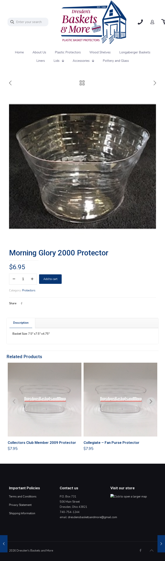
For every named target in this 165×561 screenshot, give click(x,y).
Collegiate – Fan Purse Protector (111, 442)
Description (21, 323)
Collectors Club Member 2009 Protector (42, 442)
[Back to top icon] (151, 550)
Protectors (28, 290)
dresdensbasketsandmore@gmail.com (92, 517)
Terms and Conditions (23, 497)
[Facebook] (140, 550)
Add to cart (50, 279)
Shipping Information (22, 513)
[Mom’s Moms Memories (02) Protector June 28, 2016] (4, 543)
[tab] (21, 323)
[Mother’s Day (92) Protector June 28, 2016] (161, 543)
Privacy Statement (20, 505)
